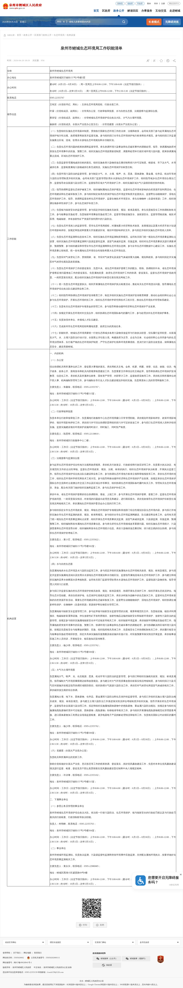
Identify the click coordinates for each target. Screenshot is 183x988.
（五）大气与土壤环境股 (62, 670)
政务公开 (118, 10)
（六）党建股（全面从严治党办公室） (69, 750)
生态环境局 (59, 35)
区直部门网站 (100, 942)
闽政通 (109, 965)
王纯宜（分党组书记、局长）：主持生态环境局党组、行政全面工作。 (85, 104)
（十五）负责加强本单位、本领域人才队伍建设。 (75, 320)
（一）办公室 (56, 360)
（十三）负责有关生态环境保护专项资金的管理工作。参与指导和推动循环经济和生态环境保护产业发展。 (103, 306)
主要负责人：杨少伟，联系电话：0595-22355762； (75, 645)
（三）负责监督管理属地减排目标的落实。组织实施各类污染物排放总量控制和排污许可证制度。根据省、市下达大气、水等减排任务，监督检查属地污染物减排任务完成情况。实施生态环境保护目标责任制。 (113, 164)
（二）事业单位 (58, 848)
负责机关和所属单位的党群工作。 (67, 757)
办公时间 (11, 87)
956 (42, 60)
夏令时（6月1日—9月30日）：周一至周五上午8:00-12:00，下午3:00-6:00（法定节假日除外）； (97, 84)
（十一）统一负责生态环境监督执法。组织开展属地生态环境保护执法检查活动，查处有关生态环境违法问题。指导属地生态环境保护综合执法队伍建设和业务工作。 (113, 286)
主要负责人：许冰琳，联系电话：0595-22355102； (75, 775)
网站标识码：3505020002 (13, 958)
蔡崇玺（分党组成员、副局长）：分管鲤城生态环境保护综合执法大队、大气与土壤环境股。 (97, 118)
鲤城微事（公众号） (109, 958)
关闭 (102, 925)
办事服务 (146, 10)
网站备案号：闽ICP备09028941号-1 (17, 962)
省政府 (130, 3)
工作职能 (11, 239)
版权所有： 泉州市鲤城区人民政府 (17, 967)
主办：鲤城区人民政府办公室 (91, 981)
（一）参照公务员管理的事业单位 (67, 806)
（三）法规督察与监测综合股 (64, 458)
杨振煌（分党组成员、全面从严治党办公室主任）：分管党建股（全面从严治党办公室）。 (95, 124)
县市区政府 (144, 942)
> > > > (46, 35)
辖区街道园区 (55, 942)
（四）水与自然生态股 (61, 564)
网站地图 (27, 953)
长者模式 (154, 21)
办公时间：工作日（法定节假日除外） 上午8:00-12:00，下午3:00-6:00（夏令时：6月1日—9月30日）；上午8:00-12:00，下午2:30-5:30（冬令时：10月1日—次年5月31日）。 (113, 402)
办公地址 (11, 77)
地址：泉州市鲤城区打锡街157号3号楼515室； (73, 393)
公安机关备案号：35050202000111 (45, 958)
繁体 (149, 3)
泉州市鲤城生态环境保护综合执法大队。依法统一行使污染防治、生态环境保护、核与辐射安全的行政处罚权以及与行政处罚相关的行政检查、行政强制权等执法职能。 (113, 814)
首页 (96, 10)
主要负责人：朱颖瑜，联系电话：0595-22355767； (75, 387)
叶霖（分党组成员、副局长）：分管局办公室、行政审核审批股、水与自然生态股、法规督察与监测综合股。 (105, 111)
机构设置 (71, 35)
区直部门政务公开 (42, 35)
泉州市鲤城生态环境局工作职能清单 (91, 48)
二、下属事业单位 (59, 799)
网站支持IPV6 (174, 3)
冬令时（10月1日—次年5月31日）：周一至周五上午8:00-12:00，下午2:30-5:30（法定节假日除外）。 (100, 91)
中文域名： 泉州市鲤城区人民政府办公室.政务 (53, 967)
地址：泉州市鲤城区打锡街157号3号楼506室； (73, 652)
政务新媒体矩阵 (99, 953)
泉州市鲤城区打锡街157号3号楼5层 (67, 77)
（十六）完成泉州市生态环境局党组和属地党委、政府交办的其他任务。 (86, 326)
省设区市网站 (10, 942)
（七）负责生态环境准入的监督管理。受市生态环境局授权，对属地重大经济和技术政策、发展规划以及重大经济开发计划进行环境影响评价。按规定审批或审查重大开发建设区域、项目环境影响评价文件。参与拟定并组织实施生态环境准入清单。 (113, 227)
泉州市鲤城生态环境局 (61, 71)
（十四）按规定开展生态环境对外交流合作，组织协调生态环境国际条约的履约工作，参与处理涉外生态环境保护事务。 (110, 313)
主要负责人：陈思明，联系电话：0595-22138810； (75, 434)
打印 (85, 925)
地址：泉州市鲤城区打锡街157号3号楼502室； (73, 546)
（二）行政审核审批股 (61, 411)
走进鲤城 (174, 10)
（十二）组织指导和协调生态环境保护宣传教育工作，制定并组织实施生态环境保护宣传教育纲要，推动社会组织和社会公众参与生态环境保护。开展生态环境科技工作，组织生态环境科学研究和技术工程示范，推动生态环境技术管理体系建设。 (113, 297)
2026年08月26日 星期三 (14, 22)
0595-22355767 (57, 98)
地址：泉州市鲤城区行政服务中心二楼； (70, 440)
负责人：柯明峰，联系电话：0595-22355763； (73, 824)
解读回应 (132, 10)
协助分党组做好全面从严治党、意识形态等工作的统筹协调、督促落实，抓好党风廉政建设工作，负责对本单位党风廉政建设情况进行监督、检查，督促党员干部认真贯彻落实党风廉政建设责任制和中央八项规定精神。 (113, 766)
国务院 (120, 3)
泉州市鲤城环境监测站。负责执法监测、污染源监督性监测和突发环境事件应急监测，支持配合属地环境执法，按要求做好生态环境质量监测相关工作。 (113, 857)
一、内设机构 (56, 353)
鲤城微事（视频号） (138, 958)
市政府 (140, 3)
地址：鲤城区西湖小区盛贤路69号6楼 (68, 872)
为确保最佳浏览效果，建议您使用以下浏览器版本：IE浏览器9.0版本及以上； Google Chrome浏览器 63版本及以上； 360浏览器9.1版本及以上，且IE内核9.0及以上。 (91, 984)
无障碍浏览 (172, 21)
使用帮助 (6, 953)
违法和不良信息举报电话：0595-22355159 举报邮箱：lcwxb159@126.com (33, 972)
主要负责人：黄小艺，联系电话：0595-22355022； (75, 539)
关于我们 (17, 953)
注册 (163, 3)
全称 (9, 71)
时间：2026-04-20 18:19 (18, 60)
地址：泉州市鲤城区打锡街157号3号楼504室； (73, 830)
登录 (156, 3)
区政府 (106, 10)
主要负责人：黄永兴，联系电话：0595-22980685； (75, 866)
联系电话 (11, 98)
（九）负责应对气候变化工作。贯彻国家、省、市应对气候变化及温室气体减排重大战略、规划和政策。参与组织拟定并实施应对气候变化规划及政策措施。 (113, 259)
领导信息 (11, 114)
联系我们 (38, 953)
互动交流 (160, 10)
